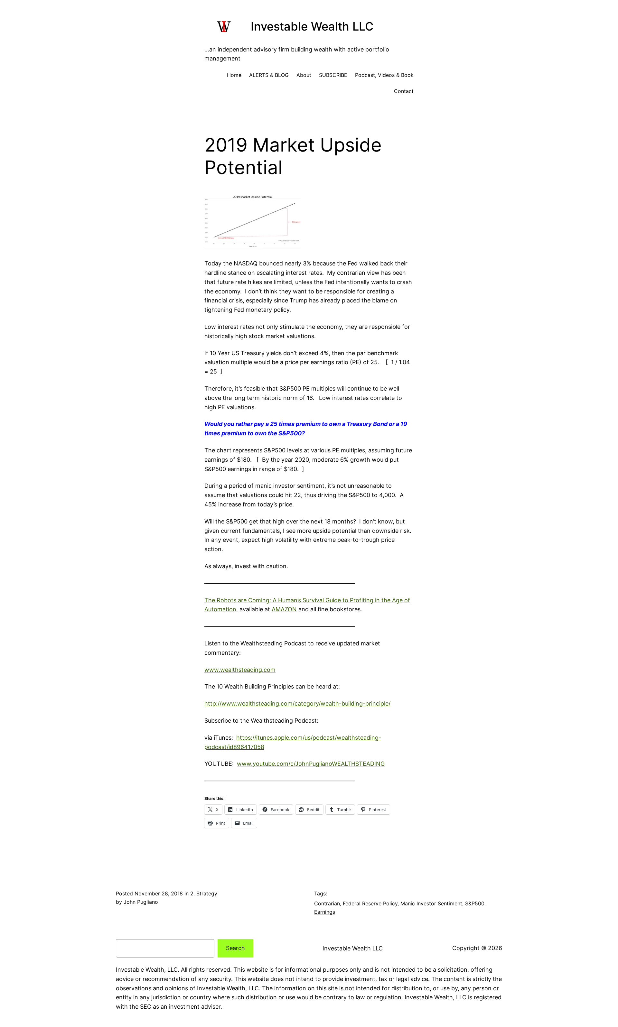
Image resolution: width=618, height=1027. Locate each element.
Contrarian (327, 903)
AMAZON (284, 609)
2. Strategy (203, 893)
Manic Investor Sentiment (431, 903)
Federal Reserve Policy (370, 903)
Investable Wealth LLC (312, 26)
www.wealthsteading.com (240, 669)
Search (235, 948)
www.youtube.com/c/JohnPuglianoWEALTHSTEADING (311, 763)
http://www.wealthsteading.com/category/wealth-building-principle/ (297, 703)
